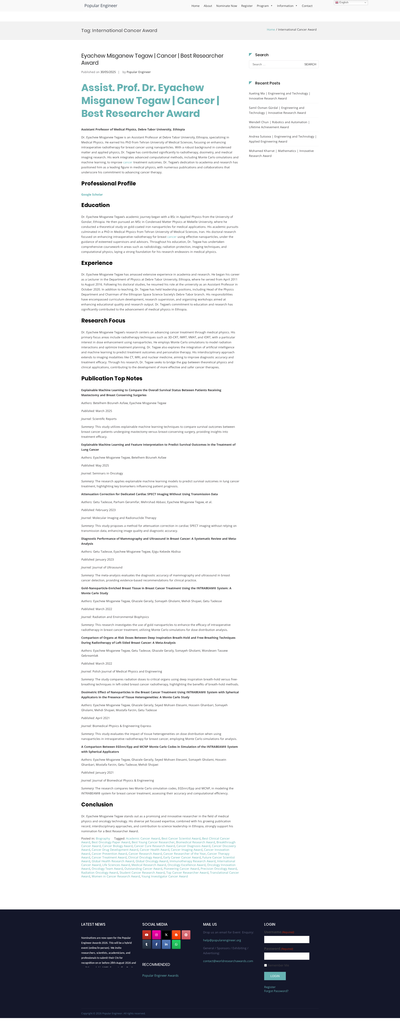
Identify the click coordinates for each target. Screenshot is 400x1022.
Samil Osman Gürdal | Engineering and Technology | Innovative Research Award (277, 110)
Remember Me (278, 965)
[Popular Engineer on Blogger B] (176, 934)
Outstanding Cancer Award (143, 869)
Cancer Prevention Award (109, 854)
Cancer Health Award (154, 850)
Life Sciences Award (116, 865)
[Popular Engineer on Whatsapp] (176, 944)
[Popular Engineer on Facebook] (156, 944)
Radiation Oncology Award (99, 872)
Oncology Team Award (107, 869)
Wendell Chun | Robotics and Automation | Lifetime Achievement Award (279, 124)
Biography (103, 838)
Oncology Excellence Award (187, 865)
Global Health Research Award (113, 861)
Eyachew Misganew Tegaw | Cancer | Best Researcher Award (152, 59)
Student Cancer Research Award (142, 872)
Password (278, 948)
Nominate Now (226, 6)
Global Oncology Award (152, 861)
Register (247, 6)
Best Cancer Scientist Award (181, 838)
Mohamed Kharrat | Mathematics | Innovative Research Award (281, 153)
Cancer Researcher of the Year (184, 854)
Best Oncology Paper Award (111, 842)
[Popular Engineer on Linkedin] (166, 944)
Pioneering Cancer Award (181, 869)
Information (285, 6)
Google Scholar (92, 194)
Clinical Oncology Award (145, 857)
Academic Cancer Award (143, 838)
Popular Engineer (100, 5)
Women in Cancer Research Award (116, 876)
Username (279, 932)
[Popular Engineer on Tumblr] (146, 944)
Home (195, 6)
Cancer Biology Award (117, 846)
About (208, 6)
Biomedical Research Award (195, 842)
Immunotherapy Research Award (193, 861)
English (343, 2)
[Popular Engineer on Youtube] (146, 934)
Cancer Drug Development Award (115, 850)
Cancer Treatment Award (109, 857)
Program (263, 6)
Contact (307, 6)
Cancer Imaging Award (186, 850)
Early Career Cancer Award (182, 857)
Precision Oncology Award (219, 869)
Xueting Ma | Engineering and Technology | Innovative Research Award (279, 95)
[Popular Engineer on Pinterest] (186, 934)
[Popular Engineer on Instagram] (156, 934)
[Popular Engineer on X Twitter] (166, 934)
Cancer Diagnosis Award (193, 846)
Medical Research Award (148, 865)
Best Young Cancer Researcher (153, 842)
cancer (127, 162)
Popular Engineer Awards (160, 975)
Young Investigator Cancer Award (164, 876)
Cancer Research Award (145, 854)
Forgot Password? (276, 991)
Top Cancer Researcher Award (187, 872)
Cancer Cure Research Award (154, 846)
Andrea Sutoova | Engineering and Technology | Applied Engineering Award (283, 138)
